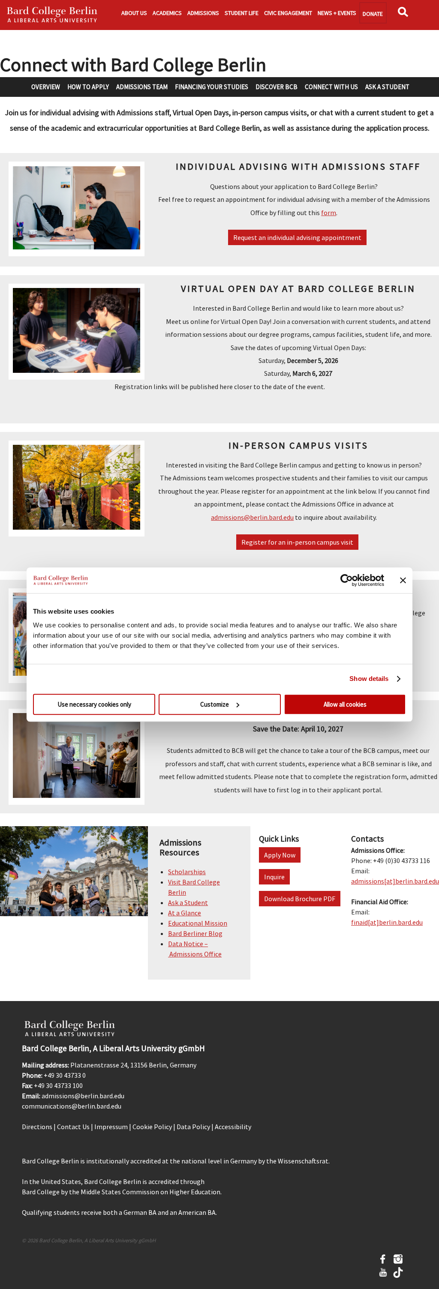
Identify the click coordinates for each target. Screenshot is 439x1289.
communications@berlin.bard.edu (71, 1106)
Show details (368, 678)
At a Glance (184, 912)
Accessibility (233, 1126)
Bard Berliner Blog (195, 933)
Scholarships (187, 871)
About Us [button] (134, 13)
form (328, 212)
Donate (373, 14)
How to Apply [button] (88, 87)
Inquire (274, 876)
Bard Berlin (52, 15)
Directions (37, 1126)
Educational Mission (197, 923)
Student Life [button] (242, 13)
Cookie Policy (152, 1126)
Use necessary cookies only (94, 704)
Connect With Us (331, 87)
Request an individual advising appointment (297, 237)
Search (405, 14)
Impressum (111, 1126)
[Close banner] (403, 580)
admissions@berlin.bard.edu (252, 517)
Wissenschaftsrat (303, 1161)
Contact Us (73, 1126)
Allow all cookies (345, 704)
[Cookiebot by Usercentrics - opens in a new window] (346, 580)
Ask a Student (387, 87)
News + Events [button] (337, 13)
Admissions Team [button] (142, 87)
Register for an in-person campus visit (297, 542)
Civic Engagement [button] (288, 13)
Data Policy (193, 1126)
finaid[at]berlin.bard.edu (387, 922)
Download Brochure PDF (299, 898)
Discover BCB (277, 87)
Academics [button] (167, 13)
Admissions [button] (203, 13)
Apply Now (279, 855)
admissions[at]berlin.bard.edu (395, 881)
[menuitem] (45, 86)
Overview (45, 87)
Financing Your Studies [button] (211, 87)
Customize (214, 704)
